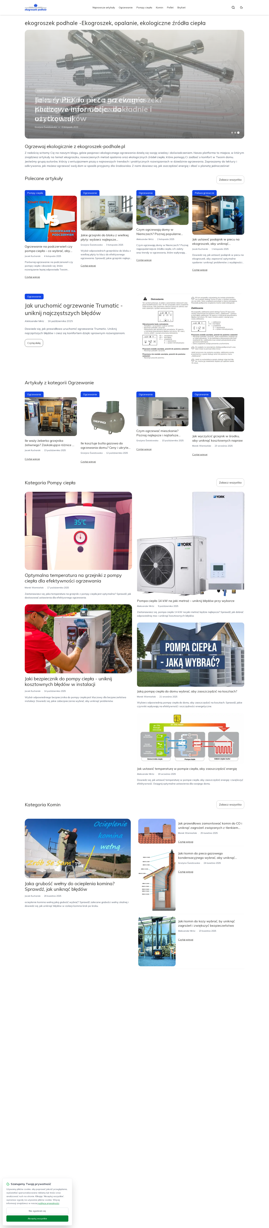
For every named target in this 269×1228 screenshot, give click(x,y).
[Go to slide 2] (235, 133)
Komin (159, 7)
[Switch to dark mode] (241, 7)
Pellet (170, 7)
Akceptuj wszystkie (37, 1218)
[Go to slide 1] (232, 133)
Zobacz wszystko (230, 179)
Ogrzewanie (126, 7)
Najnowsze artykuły (103, 7)
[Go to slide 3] (238, 133)
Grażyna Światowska (46, 127)
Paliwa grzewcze (48, 90)
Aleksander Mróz (145, 239)
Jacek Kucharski (32, 256)
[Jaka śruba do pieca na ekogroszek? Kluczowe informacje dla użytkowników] (134, 84)
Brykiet (181, 7)
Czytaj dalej (33, 343)
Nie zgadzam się (37, 1211)
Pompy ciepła (144, 7)
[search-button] (233, 7)
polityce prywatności (48, 1203)
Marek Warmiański (201, 445)
